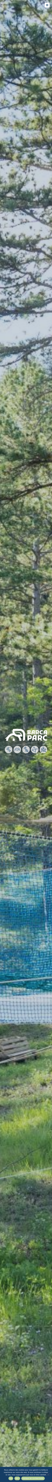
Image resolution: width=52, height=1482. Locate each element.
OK (11, 1478)
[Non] (48, 1474)
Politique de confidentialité (33, 1478)
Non (17, 1478)
